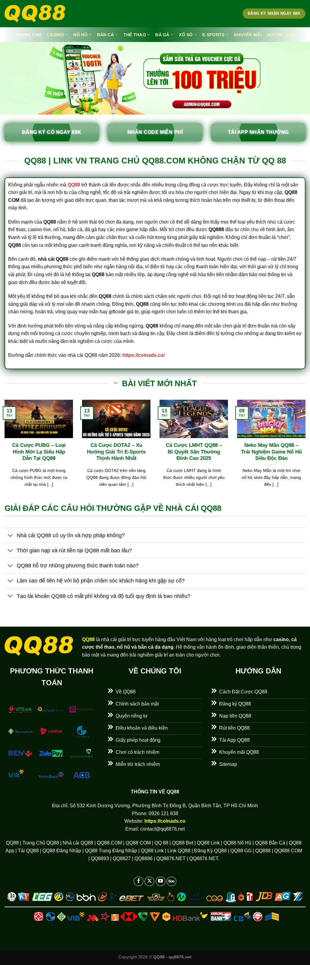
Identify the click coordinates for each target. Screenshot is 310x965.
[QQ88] (35, 14)
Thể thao (135, 34)
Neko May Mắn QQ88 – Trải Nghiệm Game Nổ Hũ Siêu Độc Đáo (271, 451)
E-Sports (213, 34)
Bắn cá (105, 34)
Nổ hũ (80, 34)
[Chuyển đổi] (10, 535)
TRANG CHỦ (28, 34)
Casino (55, 34)
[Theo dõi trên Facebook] (138, 881)
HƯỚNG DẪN (281, 34)
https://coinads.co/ (143, 355)
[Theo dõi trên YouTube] (161, 881)
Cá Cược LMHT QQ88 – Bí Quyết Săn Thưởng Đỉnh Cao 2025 (194, 451)
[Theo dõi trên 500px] (171, 881)
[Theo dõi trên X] (149, 881)
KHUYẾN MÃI (248, 34)
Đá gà (162, 34)
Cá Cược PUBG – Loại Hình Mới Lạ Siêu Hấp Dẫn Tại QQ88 (39, 451)
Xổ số (186, 34)
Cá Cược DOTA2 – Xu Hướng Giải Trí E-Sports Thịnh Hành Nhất (116, 451)
